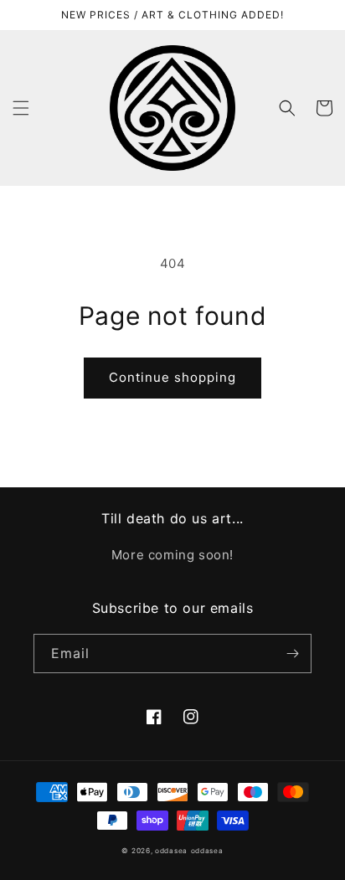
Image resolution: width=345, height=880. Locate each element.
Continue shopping (172, 377)
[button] (21, 108)
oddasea (171, 851)
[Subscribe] (292, 653)
